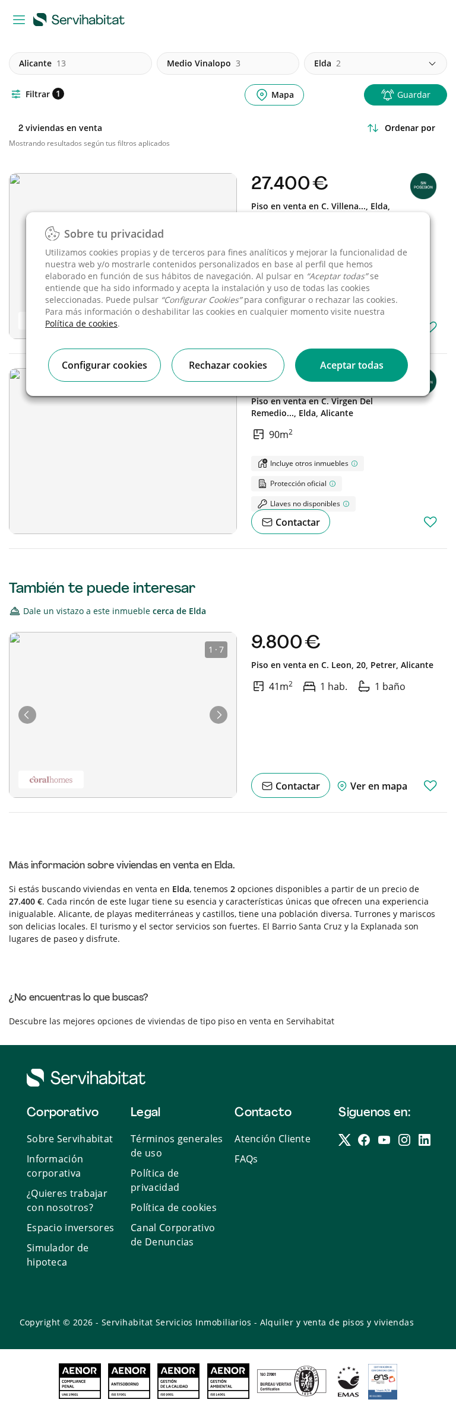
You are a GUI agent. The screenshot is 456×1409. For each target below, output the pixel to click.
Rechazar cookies (228, 365)
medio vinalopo (203, 63)
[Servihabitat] (81, 19)
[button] (27, 715)
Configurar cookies (104, 365)
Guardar (413, 94)
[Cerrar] (410, 160)
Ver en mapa (377, 786)
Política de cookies (81, 323)
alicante (42, 63)
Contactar (296, 522)
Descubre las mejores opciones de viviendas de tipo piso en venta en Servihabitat (171, 1021)
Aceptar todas (352, 365)
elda (327, 63)
